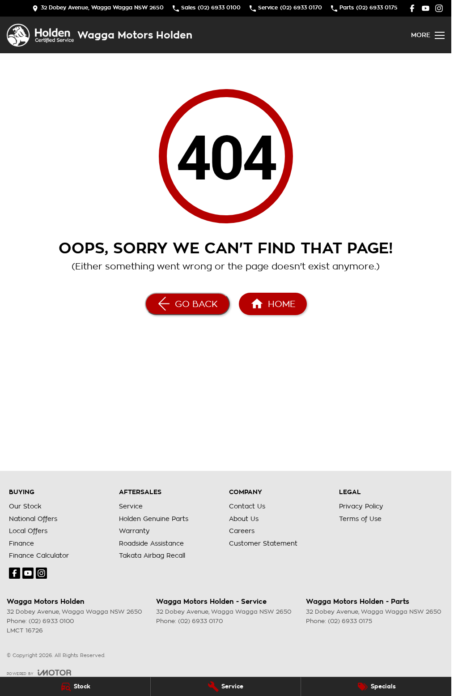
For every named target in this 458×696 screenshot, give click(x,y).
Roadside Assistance (151, 543)
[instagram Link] (439, 8)
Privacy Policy (361, 506)
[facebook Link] (412, 8)
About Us (244, 519)
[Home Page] (40, 35)
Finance (21, 543)
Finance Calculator (39, 555)
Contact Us (247, 506)
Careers (241, 531)
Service (131, 506)
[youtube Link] (425, 8)
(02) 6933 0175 (350, 621)
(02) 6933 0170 (200, 621)
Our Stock (25, 506)
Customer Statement (263, 543)
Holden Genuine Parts (153, 519)
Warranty (134, 531)
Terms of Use (360, 519)
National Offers (33, 519)
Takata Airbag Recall (152, 555)
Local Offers (28, 531)
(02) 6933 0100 (51, 621)
